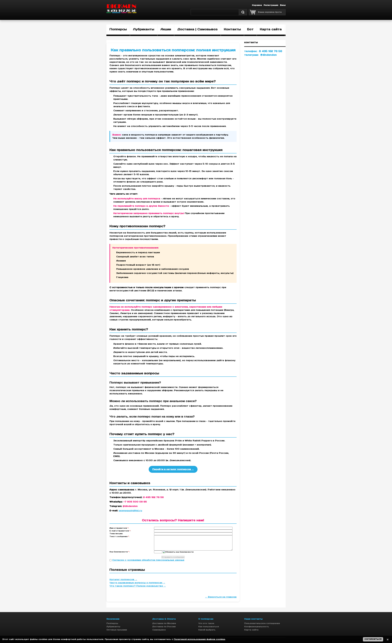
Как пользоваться (208, 626)
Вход (283, 5)
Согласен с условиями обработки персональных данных (148, 560)
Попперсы (112, 623)
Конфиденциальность (256, 626)
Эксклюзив (112, 619)
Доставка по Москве (164, 623)
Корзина (257, 5)
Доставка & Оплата (164, 619)
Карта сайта (251, 630)
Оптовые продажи (116, 630)
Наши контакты (253, 619)
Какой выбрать (206, 630)
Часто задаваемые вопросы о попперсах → (137, 582)
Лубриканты (113, 626)
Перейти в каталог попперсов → (173, 469)
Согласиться (373, 639)
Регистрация (271, 5)
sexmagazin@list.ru (130, 510)
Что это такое (206, 623)
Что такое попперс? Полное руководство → (137, 586)
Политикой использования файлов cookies (199, 639)
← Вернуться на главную (221, 597)
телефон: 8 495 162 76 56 (263, 51)
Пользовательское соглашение (262, 623)
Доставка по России (164, 626)
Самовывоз (159, 630)
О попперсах (205, 619)
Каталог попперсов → (123, 579)
